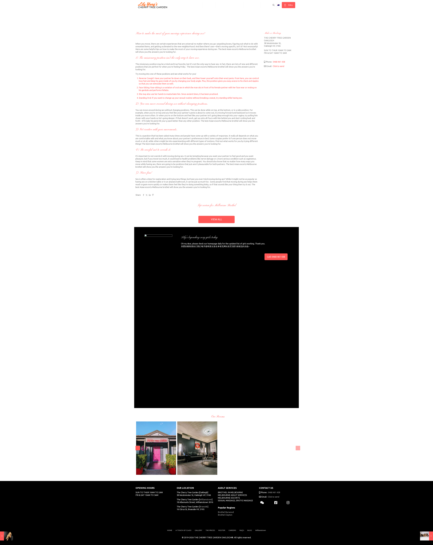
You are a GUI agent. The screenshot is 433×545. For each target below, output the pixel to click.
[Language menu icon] (278, 5)
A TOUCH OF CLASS (183, 530)
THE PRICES (210, 530)
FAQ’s (242, 530)
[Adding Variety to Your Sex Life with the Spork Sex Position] (426, 535)
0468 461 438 (278, 62)
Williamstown (206, 499)
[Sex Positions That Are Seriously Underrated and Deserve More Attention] (6, 535)
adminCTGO (143, 471)
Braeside (204, 506)
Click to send (278, 66)
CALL (290, 5)
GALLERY (198, 530)
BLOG (249, 530)
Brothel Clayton (225, 515)
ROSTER (221, 530)
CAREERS (232, 530)
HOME (169, 530)
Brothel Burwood (226, 512)
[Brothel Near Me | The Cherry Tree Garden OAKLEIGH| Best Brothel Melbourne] (152, 5)
